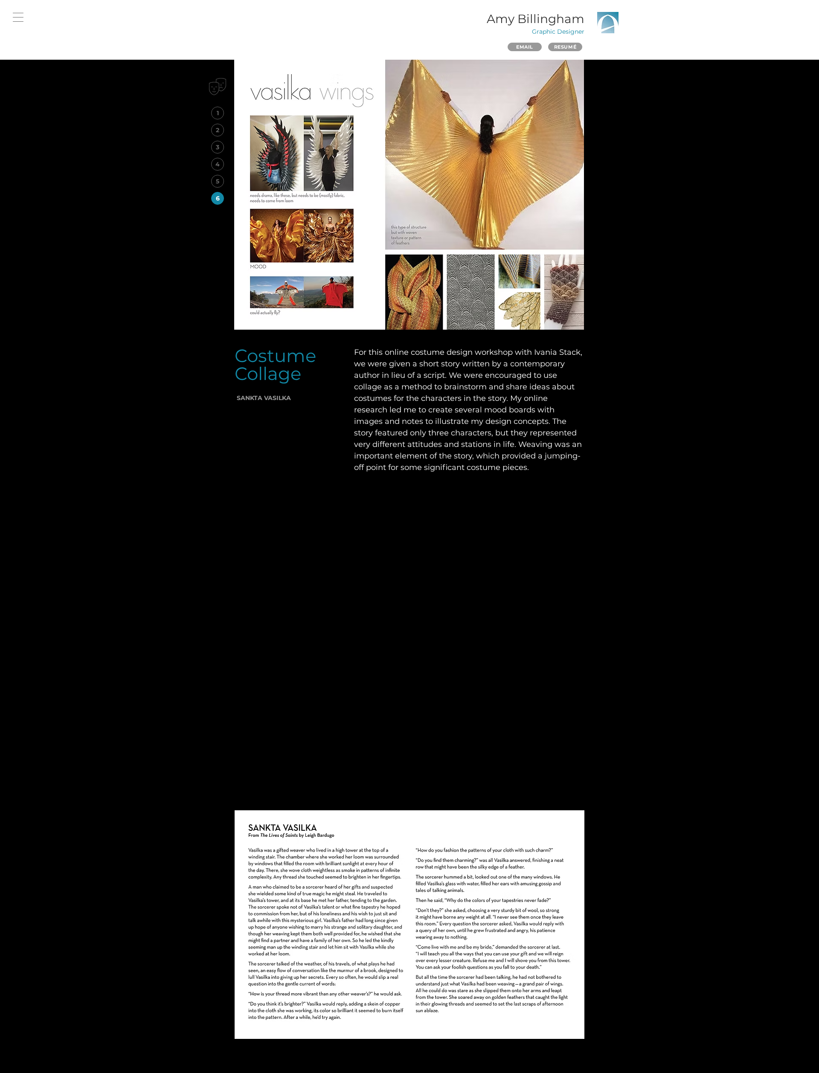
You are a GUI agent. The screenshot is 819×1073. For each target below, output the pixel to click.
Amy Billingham (535, 19)
